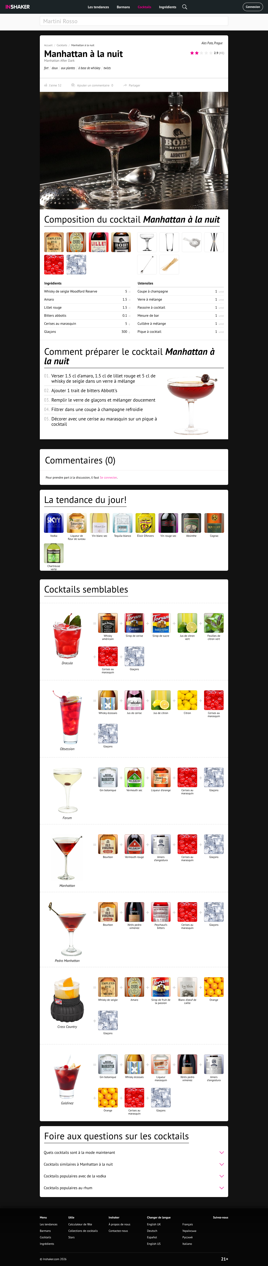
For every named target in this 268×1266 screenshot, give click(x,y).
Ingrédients (167, 7)
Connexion (253, 7)
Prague (218, 43)
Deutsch (152, 1231)
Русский (187, 1237)
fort (46, 68)
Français (187, 1224)
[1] (192, 53)
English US (154, 1244)
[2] (196, 53)
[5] (211, 53)
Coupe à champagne (153, 291)
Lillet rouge (53, 307)
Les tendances (98, 7)
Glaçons (50, 331)
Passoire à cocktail (151, 307)
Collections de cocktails (83, 1231)
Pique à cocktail (149, 331)
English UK (154, 1224)
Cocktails (144, 7)
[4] (206, 53)
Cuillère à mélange (152, 323)
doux (55, 68)
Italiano (187, 1244)
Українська (189, 1231)
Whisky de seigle (70, 291)
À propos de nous (119, 1224)
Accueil (48, 45)
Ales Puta (207, 43)
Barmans (123, 7)
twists (107, 68)
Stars (71, 1237)
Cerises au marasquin (60, 323)
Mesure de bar (148, 315)
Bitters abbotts (55, 315)
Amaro (49, 299)
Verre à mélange (150, 299)
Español (152, 1237)
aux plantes (68, 68)
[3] (201, 53)
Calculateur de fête (80, 1224)
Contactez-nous (118, 1231)
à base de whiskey (89, 68)
